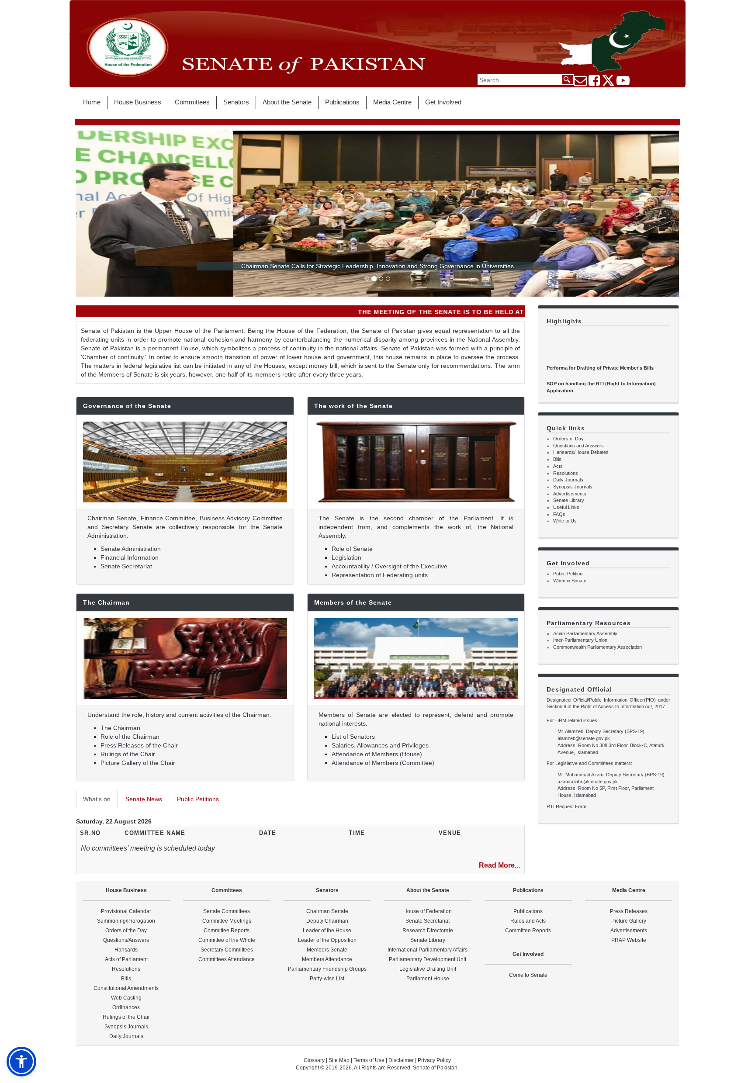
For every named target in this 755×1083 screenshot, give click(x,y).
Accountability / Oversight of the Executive (389, 566)
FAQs (559, 514)
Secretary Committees (227, 950)
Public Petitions (198, 799)
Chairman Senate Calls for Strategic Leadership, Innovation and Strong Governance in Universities (377, 266)
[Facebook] (594, 83)
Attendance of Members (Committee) (383, 762)
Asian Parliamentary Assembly (585, 633)
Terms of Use (369, 1060)
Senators (236, 102)
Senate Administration (130, 548)
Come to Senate (528, 975)
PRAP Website (628, 940)
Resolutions (565, 473)
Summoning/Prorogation (126, 921)
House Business (137, 102)
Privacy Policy (434, 1060)
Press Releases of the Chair (139, 745)
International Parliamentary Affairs (428, 950)
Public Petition (567, 573)
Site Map (339, 1060)
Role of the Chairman (129, 736)
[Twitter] (608, 83)
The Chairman (120, 727)
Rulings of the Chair (127, 754)
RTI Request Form (566, 806)
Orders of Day (568, 438)
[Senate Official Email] (580, 83)
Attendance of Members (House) (377, 754)
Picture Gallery (628, 921)
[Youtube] (623, 83)
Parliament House (427, 979)
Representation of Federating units (380, 574)
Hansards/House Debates (581, 452)
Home (91, 102)
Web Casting (126, 998)
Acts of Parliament (126, 959)
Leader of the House (327, 930)
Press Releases (629, 911)
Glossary (314, 1060)
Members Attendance (327, 959)
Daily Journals (568, 479)
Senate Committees (226, 911)
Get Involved (443, 102)
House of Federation (427, 911)
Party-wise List (327, 979)
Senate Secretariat (126, 566)
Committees (192, 102)
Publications (342, 102)
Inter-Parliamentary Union (580, 640)
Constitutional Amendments (126, 988)
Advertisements (569, 493)
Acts (558, 466)
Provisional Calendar (126, 911)
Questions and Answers (578, 445)
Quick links (566, 428)
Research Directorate (427, 930)
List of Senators (353, 736)
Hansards (126, 950)
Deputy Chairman (327, 921)
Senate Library (568, 500)
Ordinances (126, 1007)
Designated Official (579, 689)
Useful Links (566, 507)
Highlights (564, 321)
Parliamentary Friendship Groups (327, 969)
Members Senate (327, 950)
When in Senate (569, 580)
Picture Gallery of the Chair (137, 762)
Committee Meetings (226, 921)
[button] (21, 1061)
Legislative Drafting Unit (427, 969)
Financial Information (129, 557)
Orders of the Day (126, 930)
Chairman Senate (327, 911)
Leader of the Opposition (327, 940)
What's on (97, 799)
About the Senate (287, 102)
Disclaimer (401, 1060)
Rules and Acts (528, 921)
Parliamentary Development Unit (427, 959)
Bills (557, 459)
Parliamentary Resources (589, 622)
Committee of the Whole (226, 940)
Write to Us (565, 520)
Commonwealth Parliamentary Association (597, 647)
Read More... (499, 865)
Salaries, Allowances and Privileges (380, 745)
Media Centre (392, 102)
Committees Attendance (226, 959)
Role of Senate (352, 548)
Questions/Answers (126, 940)
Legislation (346, 557)
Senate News (143, 799)
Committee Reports (226, 930)
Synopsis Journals (572, 486)
